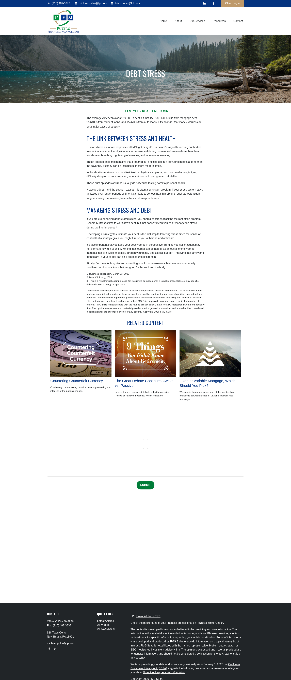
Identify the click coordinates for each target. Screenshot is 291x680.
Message (145, 457)
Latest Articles (105, 621)
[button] (163, 21)
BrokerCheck (215, 622)
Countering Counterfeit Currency (76, 381)
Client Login (232, 3)
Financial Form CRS (148, 616)
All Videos (103, 624)
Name (95, 435)
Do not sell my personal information (164, 672)
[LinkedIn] (204, 3)
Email (195, 435)
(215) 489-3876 (61, 3)
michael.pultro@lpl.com (93, 3)
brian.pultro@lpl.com (127, 3)
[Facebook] (213, 3)
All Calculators (106, 628)
